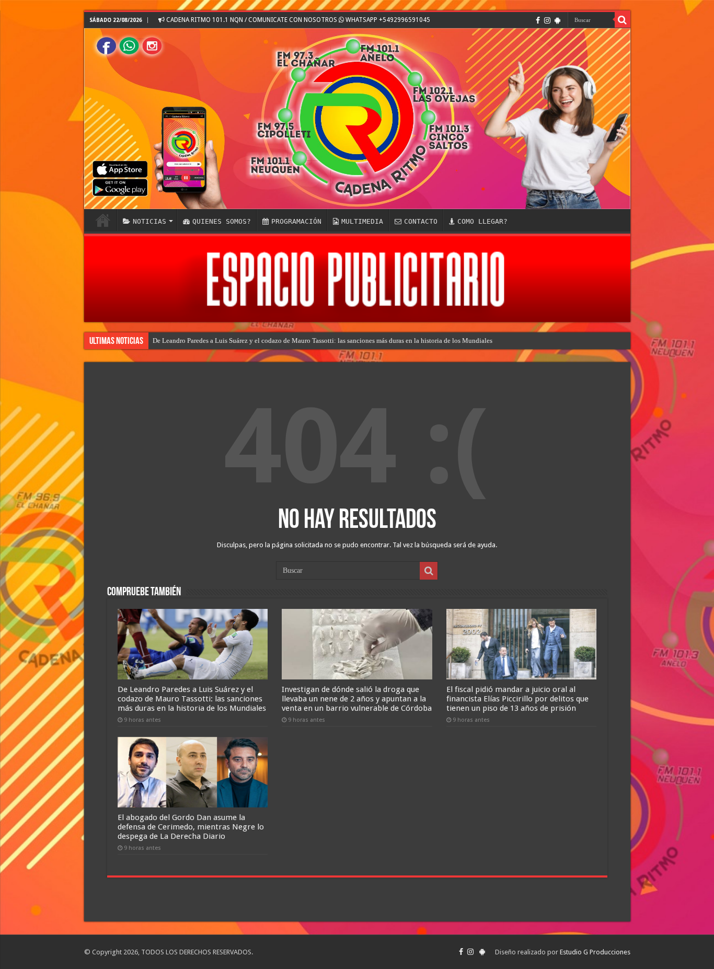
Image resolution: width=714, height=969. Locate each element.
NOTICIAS (149, 221)
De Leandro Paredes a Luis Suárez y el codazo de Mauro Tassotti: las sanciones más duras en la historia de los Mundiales (322, 340)
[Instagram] (547, 20)
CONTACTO (420, 221)
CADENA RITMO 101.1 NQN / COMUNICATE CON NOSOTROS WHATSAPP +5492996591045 (297, 20)
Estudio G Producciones (595, 952)
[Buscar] (622, 20)
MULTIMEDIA (362, 221)
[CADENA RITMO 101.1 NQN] (357, 118)
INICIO (103, 220)
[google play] (557, 20)
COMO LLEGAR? (482, 221)
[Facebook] (538, 20)
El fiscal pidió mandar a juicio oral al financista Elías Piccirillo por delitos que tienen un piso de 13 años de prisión (517, 699)
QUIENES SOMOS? (221, 221)
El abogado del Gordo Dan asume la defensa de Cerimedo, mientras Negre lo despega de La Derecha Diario (191, 827)
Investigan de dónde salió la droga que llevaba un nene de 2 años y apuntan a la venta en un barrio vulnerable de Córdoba (357, 699)
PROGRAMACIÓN (296, 221)
